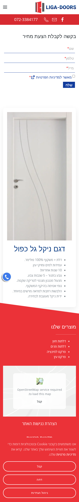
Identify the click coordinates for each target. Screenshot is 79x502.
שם (70, 48)
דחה (39, 479)
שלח (69, 84)
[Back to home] (55, 7)
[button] (5, 7)
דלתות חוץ (59, 341)
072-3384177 (26, 19)
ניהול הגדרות (39, 492)
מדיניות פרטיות (66, 454)
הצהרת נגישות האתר (39, 423)
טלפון (69, 58)
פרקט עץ (60, 357)
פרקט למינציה (56, 351)
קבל (39, 401)
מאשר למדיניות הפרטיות (53, 77)
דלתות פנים (58, 346)
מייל (70, 67)
